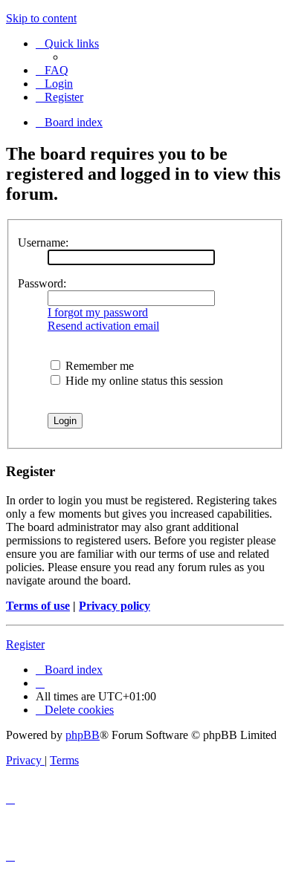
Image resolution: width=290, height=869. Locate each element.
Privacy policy (114, 605)
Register (25, 644)
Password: (42, 283)
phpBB (82, 735)
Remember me (98, 365)
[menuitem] (52, 70)
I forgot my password (98, 312)
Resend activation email (103, 325)
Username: (43, 242)
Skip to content (41, 18)
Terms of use (38, 605)
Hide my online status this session (142, 380)
